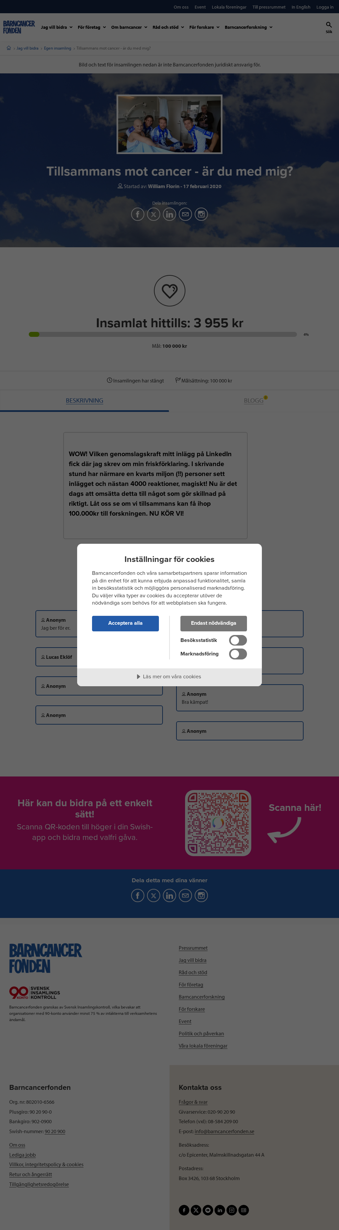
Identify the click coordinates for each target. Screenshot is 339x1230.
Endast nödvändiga (213, 623)
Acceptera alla (125, 623)
